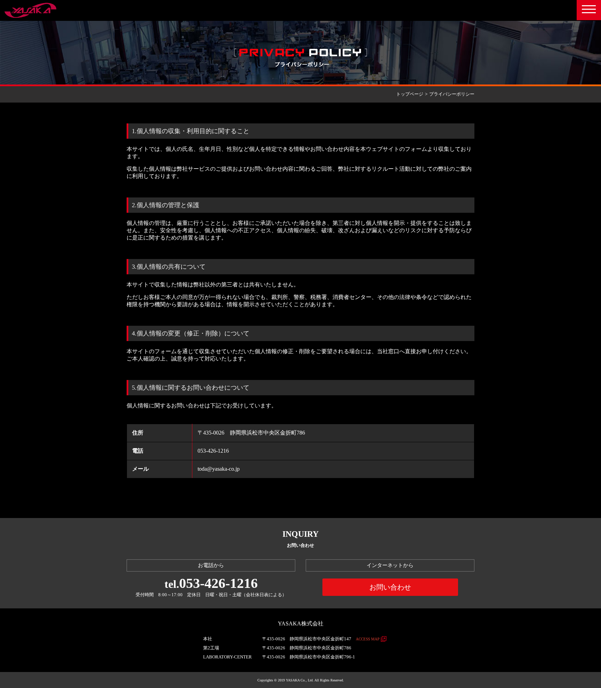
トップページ (409, 94)
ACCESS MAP (367, 639)
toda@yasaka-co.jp (219, 469)
